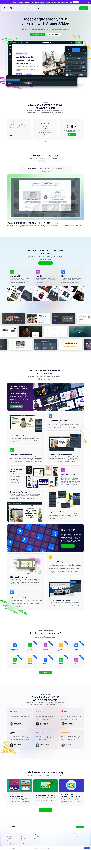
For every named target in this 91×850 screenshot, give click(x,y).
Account (75, 8)
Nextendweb (23, 838)
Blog (33, 8)
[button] (44, 141)
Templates (27, 8)
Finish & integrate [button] (45, 171)
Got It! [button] (86, 848)
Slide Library (10, 840)
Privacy (22, 843)
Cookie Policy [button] (46, 848)
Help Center (36, 836)
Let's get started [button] (32, 168)
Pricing (47, 8)
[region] (45, 413)
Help (38, 8)
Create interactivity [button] (58, 168)
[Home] (10, 8)
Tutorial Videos (36, 843)
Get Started (84, 8)
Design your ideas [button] (44, 168)
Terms (21, 840)
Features (19, 8)
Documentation (37, 840)
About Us (22, 836)
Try (42, 8)
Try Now (76, 2)
